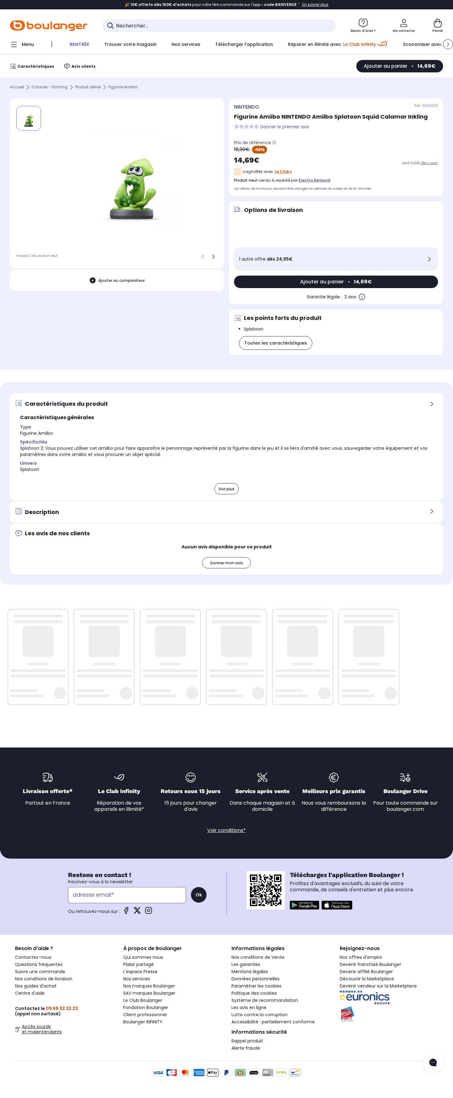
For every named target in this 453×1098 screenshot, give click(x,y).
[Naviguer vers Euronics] (389, 997)
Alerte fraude (245, 1048)
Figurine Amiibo (123, 87)
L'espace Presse (140, 971)
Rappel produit (247, 1041)
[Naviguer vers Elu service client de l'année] (389, 1014)
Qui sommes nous (143, 957)
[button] (448, 44)
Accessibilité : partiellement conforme (273, 1022)
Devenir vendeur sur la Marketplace (378, 986)
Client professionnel (145, 1015)
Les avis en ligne (248, 1007)
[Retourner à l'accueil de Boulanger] (48, 25)
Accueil (17, 87)
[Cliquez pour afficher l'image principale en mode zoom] (131, 176)
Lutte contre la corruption (259, 1015)
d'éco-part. (429, 163)
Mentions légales (249, 971)
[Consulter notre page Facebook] (126, 912)
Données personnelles (255, 979)
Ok (199, 895)
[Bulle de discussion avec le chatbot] (433, 1063)
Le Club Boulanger (142, 1000)
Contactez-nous (33, 957)
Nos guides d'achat (35, 986)
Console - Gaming (50, 87)
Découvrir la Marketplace (367, 979)
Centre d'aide (30, 993)
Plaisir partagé (138, 964)
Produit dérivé (88, 87)
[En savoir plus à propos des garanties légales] (362, 297)
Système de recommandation (264, 1000)
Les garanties (245, 964)
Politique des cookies (254, 993)
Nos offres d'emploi (361, 957)
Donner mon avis (226, 563)
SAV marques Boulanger (149, 993)
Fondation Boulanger (145, 1007)
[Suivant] (213, 256)
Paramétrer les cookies (256, 986)
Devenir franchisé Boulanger (370, 964)
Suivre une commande (40, 971)
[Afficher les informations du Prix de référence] (274, 143)
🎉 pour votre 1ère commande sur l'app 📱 (227, 4)
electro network (314, 180)
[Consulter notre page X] (137, 912)
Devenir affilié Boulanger (366, 971)
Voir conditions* (226, 830)
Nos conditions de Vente (258, 957)
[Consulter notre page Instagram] (148, 912)
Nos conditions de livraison (43, 979)
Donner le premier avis (284, 127)
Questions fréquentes (39, 964)
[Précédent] (202, 256)
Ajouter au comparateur (121, 280)
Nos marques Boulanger (149, 986)
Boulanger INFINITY (143, 1022)
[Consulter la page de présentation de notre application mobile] (304, 905)
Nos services (136, 979)
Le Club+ (283, 171)
